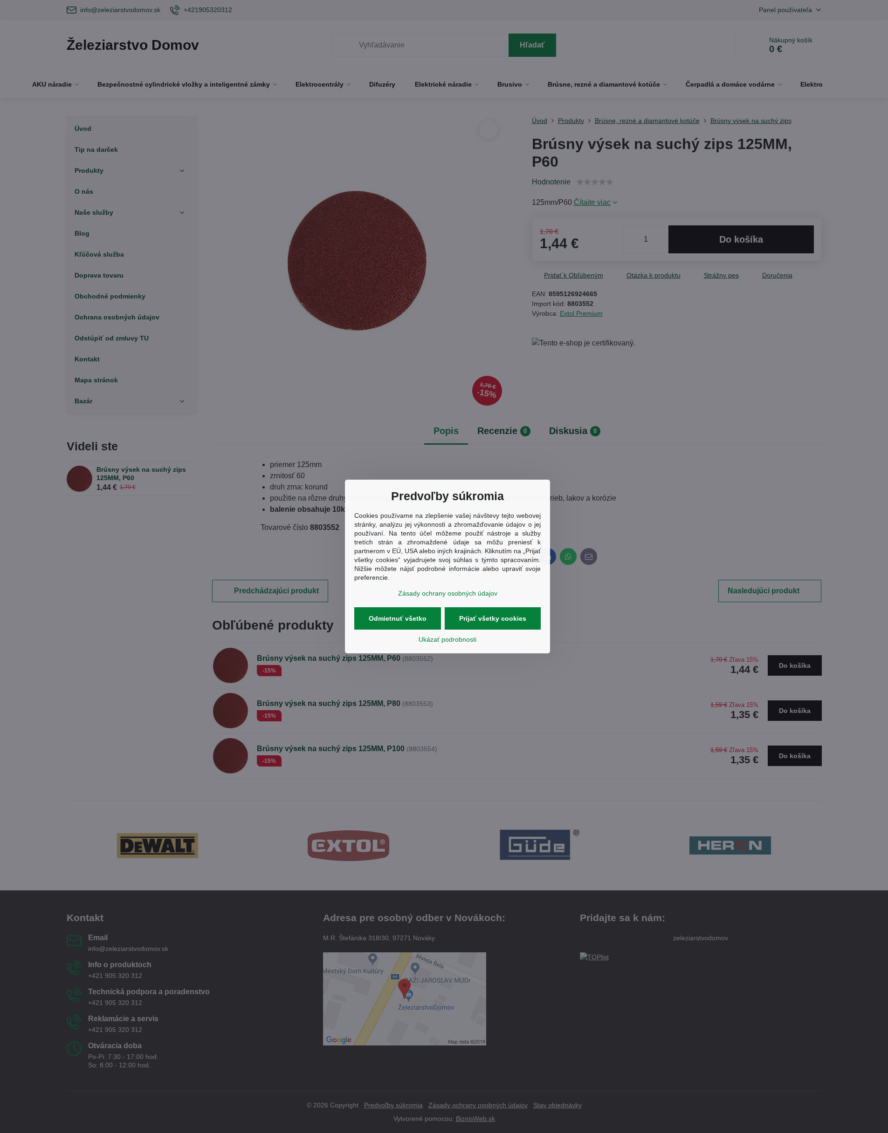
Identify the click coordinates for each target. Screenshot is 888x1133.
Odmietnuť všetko (398, 618)
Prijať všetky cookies (492, 618)
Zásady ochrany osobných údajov (447, 593)
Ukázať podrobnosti (447, 639)
